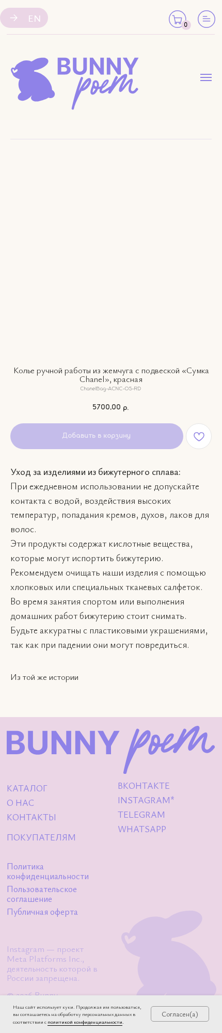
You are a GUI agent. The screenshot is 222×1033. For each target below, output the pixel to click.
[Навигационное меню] (206, 77)
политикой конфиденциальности (84, 1021)
